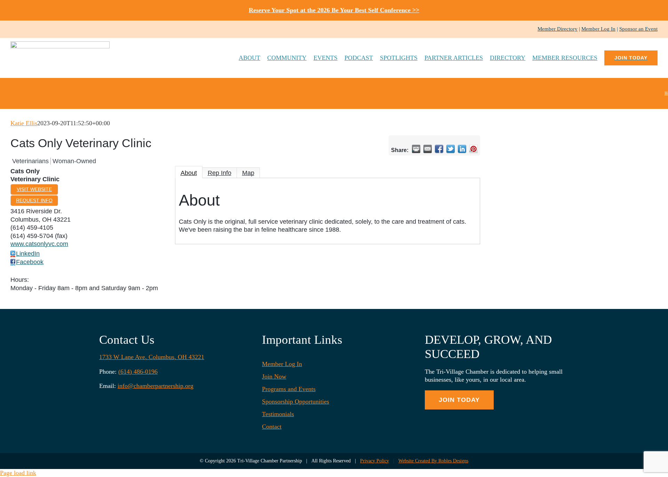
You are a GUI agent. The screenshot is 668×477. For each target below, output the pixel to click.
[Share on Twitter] (450, 149)
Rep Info (219, 172)
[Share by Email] (427, 149)
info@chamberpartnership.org (155, 385)
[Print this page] (416, 149)
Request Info (34, 200)
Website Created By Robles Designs (433, 460)
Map (248, 172)
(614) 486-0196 (138, 371)
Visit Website (34, 189)
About (189, 172)
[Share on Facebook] (439, 149)
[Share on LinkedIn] (462, 149)
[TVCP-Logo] (60, 44)
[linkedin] (35, 29)
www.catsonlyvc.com (39, 243)
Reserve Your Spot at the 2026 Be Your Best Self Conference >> (334, 10)
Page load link (18, 472)
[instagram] (24, 29)
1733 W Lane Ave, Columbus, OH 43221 (151, 356)
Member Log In (598, 29)
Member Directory (558, 29)
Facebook (29, 262)
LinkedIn (28, 253)
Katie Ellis (23, 123)
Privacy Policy (374, 460)
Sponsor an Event (638, 29)
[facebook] (12, 29)
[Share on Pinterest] (473, 149)
